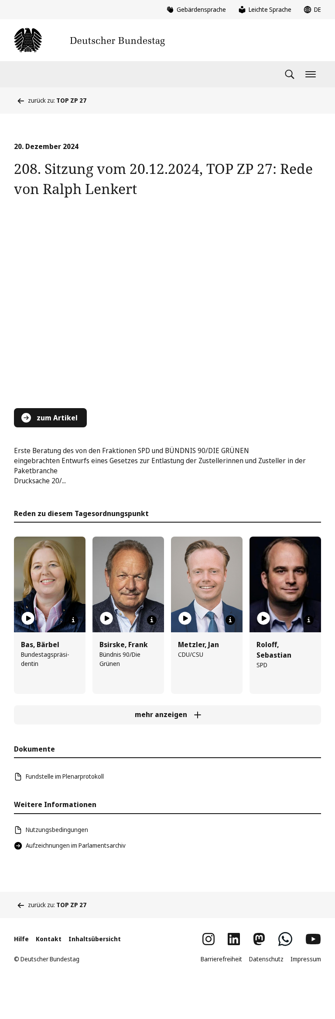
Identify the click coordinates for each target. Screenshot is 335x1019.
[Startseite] (89, 40)
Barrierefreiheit (221, 959)
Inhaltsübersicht (94, 939)
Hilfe (21, 939)
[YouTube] (313, 939)
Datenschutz (266, 959)
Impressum (306, 959)
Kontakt (49, 939)
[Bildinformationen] (73, 620)
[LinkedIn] (234, 939)
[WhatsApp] (285, 939)
